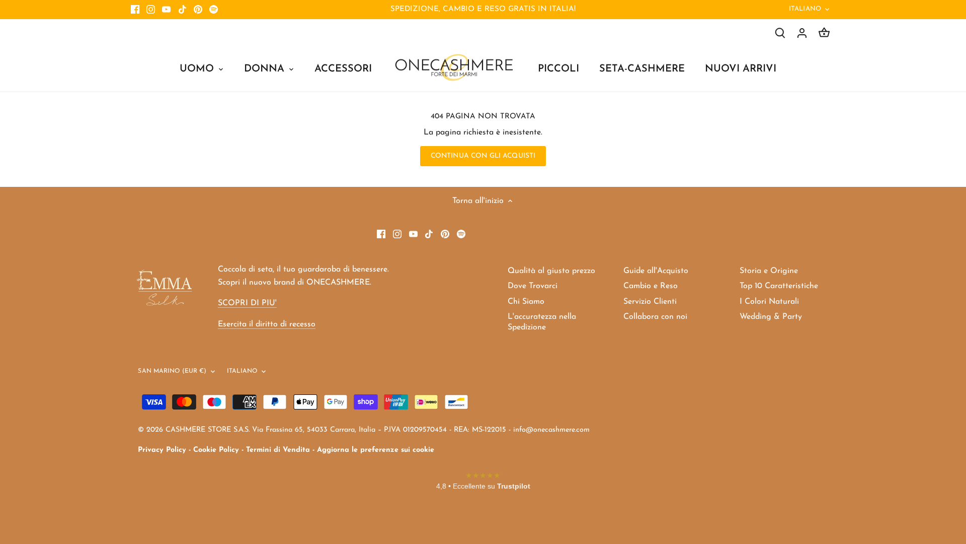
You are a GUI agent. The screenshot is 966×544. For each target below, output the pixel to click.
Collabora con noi (655, 317)
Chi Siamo (526, 302)
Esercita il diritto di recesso (266, 324)
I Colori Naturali (769, 302)
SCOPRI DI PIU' (247, 303)
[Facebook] (135, 9)
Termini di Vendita (278, 450)
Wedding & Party (771, 317)
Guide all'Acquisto (655, 271)
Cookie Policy (216, 450)
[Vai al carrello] (824, 33)
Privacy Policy (162, 450)
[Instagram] (150, 9)
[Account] (802, 33)
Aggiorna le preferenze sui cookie (375, 450)
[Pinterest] (198, 9)
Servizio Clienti (650, 302)
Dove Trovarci (532, 286)
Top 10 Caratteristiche (779, 286)
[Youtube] (166, 9)
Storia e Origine (769, 271)
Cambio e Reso (650, 286)
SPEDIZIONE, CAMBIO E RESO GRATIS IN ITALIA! (483, 9)
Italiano (805, 9)
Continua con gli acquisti (483, 156)
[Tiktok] (182, 9)
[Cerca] (780, 33)
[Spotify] (213, 9)
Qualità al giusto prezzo (551, 271)
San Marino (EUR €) (172, 371)
